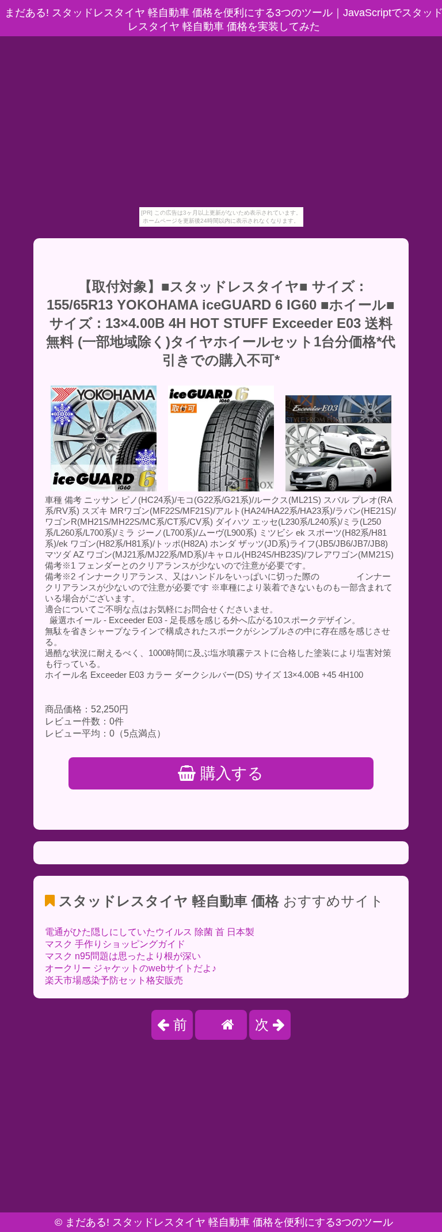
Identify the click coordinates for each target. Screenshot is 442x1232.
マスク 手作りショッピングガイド (115, 944)
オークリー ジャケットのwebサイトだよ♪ (130, 968)
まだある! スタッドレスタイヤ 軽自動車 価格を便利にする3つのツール (229, 1222)
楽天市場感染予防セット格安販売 (114, 980)
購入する (230, 773)
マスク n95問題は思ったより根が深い (123, 956)
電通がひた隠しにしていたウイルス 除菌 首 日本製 (149, 932)
